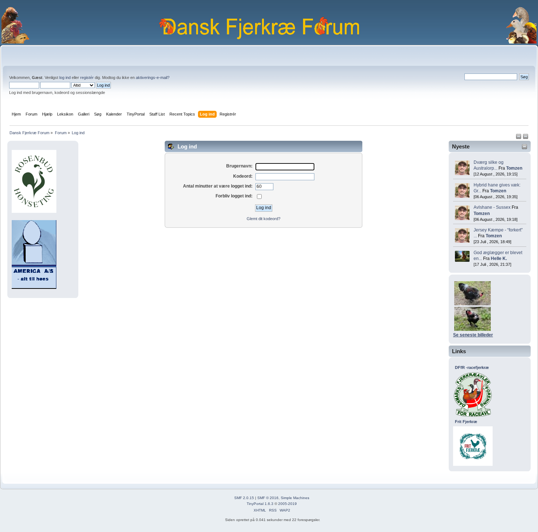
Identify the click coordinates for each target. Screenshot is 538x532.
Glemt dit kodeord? (263, 218)
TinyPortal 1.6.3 (260, 504)
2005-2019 (287, 504)
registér (87, 77)
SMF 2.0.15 (244, 498)
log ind (65, 77)
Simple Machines (295, 498)
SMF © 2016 (268, 498)
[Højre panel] (525, 137)
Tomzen (514, 168)
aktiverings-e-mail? (152, 77)
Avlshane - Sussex (492, 207)
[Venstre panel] (519, 137)
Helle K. (499, 258)
